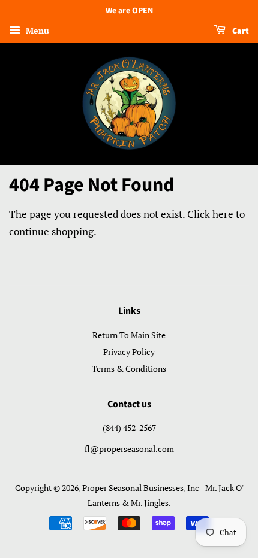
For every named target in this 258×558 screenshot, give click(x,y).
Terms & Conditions (129, 368)
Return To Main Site (129, 335)
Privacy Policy (129, 351)
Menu (36, 30)
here (222, 214)
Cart (239, 31)
